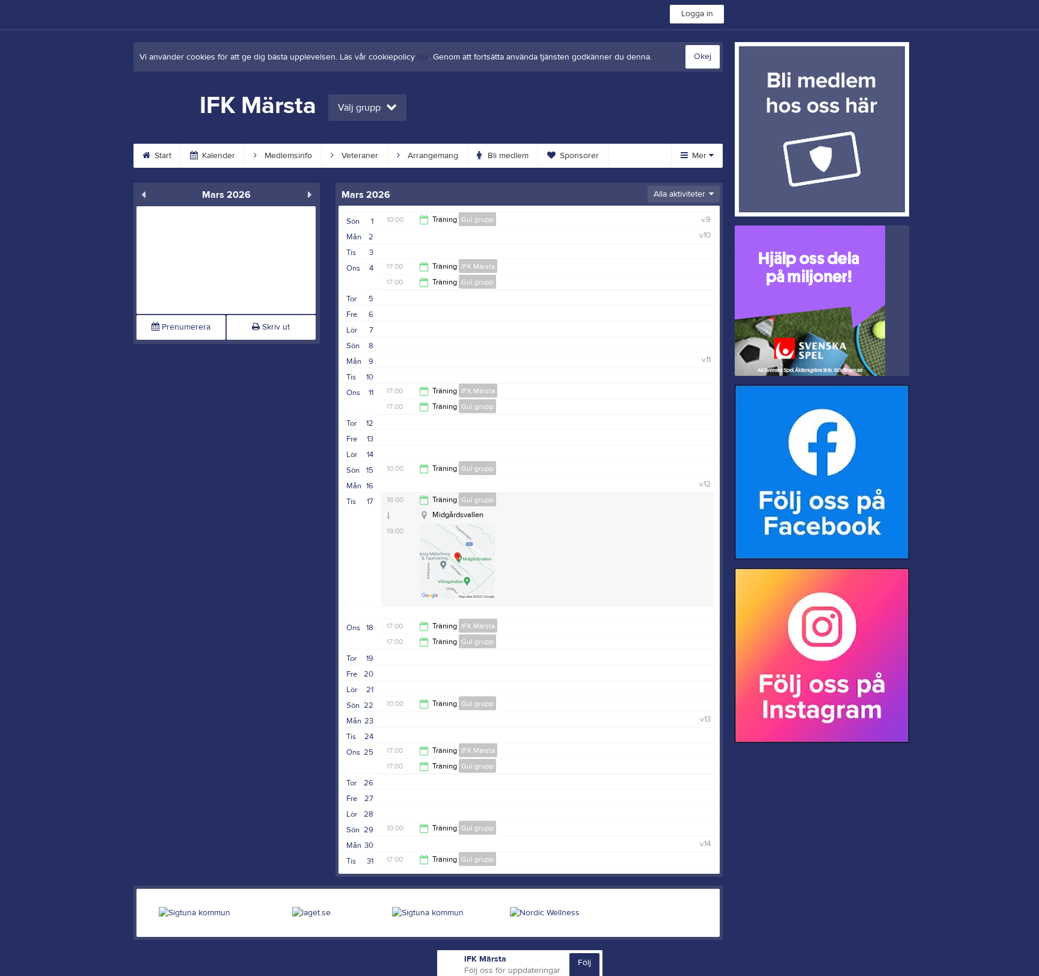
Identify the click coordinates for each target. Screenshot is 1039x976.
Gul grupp (477, 219)
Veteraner (358, 155)
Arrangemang (431, 155)
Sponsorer (578, 155)
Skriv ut (275, 327)
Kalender (217, 155)
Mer (699, 155)
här (423, 57)
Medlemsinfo (287, 155)
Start (161, 155)
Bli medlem (507, 155)
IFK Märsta (478, 266)
